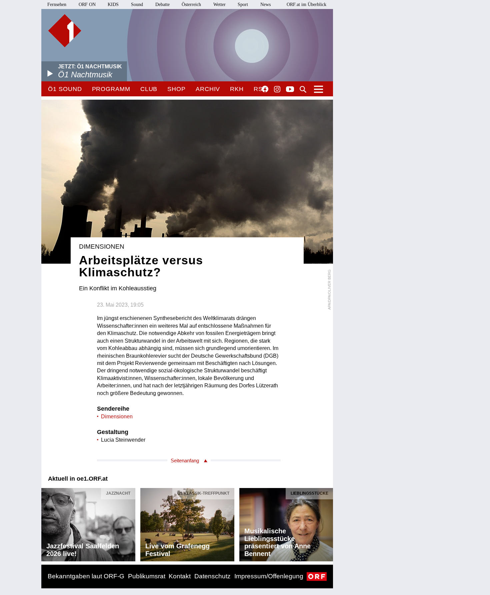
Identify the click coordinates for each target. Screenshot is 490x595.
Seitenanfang (185, 460)
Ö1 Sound (65, 89)
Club (149, 89)
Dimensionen (117, 416)
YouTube (290, 89)
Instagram (277, 89)
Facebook (265, 89)
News (265, 4)
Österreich (191, 4)
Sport (243, 4)
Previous (46, 523)
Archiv (208, 89)
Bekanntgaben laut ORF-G (86, 576)
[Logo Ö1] (64, 30)
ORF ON (87, 4)
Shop (176, 89)
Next (327, 523)
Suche (303, 89)
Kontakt (180, 576)
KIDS (113, 4)
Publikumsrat (146, 576)
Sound (137, 4)
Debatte (162, 4)
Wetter (219, 4)
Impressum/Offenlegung (268, 576)
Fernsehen (56, 4)
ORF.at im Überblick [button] (306, 4)
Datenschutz (212, 576)
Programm (111, 89)
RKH (237, 89)
